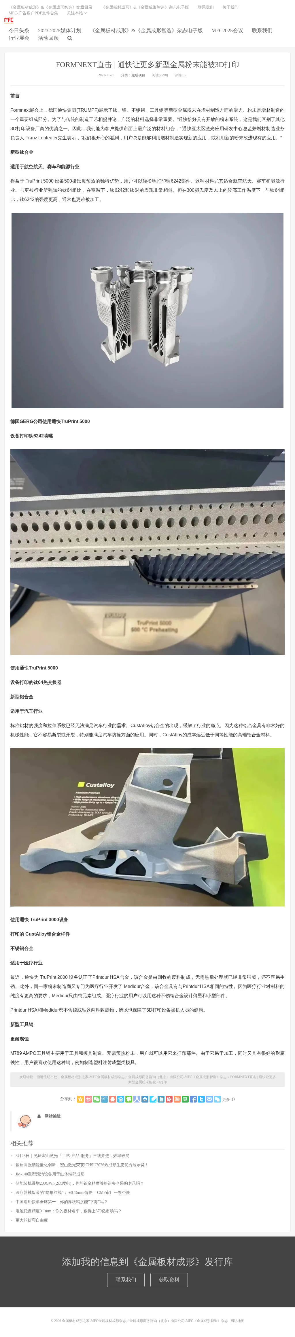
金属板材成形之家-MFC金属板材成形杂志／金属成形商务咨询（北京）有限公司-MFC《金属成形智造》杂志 (9, 20)
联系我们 (262, 30)
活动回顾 (48, 38)
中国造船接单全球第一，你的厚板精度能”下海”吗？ (62, 1202)
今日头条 (19, 30)
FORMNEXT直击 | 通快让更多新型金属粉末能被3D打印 (147, 64)
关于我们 (230, 7)
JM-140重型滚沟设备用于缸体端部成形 (50, 1174)
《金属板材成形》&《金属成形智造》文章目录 (50, 7)
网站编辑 (53, 1116)
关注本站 (75, 13)
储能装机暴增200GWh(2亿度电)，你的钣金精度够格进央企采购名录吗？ (80, 1183)
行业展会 (19, 38)
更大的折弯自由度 (32, 1220)
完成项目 (138, 75)
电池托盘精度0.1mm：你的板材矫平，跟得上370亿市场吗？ (69, 1211)
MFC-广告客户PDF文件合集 (33, 13)
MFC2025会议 (227, 30)
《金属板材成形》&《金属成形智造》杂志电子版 (146, 30)
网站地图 (237, 1321)
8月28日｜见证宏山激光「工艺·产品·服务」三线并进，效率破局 (72, 1156)
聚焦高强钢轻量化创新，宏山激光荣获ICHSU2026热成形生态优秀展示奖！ (82, 1165)
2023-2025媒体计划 (59, 30)
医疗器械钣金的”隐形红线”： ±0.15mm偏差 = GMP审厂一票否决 (73, 1192)
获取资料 (169, 1280)
